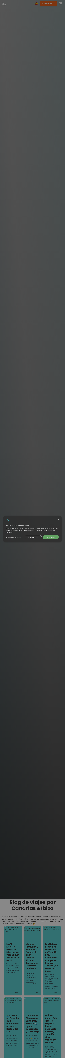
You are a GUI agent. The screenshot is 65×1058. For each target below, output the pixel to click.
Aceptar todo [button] (51, 537)
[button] (13, 537)
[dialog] (32, 529)
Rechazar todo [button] (33, 537)
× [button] (58, 519)
